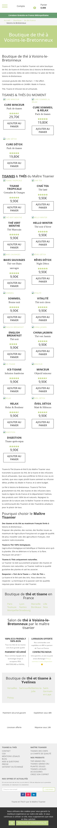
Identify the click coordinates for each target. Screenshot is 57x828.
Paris (9, 603)
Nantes (23, 607)
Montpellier (13, 610)
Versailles (12, 688)
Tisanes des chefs (39, 751)
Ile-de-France (30, 20)
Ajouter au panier (14, 125)
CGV (4, 753)
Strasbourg (24, 610)
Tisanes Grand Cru (39, 763)
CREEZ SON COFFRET (39, 774)
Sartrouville (25, 688)
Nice (45, 607)
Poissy (10, 697)
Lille (45, 603)
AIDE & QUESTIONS (10, 761)
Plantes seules (37, 766)
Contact (6, 751)
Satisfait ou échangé (12, 767)
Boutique (17, 20)
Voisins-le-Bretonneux (16, 23)
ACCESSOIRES (36, 771)
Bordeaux (36, 607)
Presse (5, 764)
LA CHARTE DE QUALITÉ (40, 753)
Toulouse (11, 607)
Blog (4, 759)
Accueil (7, 20)
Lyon (21, 603)
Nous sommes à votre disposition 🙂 (42, 661)
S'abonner (49, 789)
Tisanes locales (38, 769)
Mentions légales (11, 756)
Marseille (36, 603)
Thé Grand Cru (37, 761)
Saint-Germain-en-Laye (48, 691)
